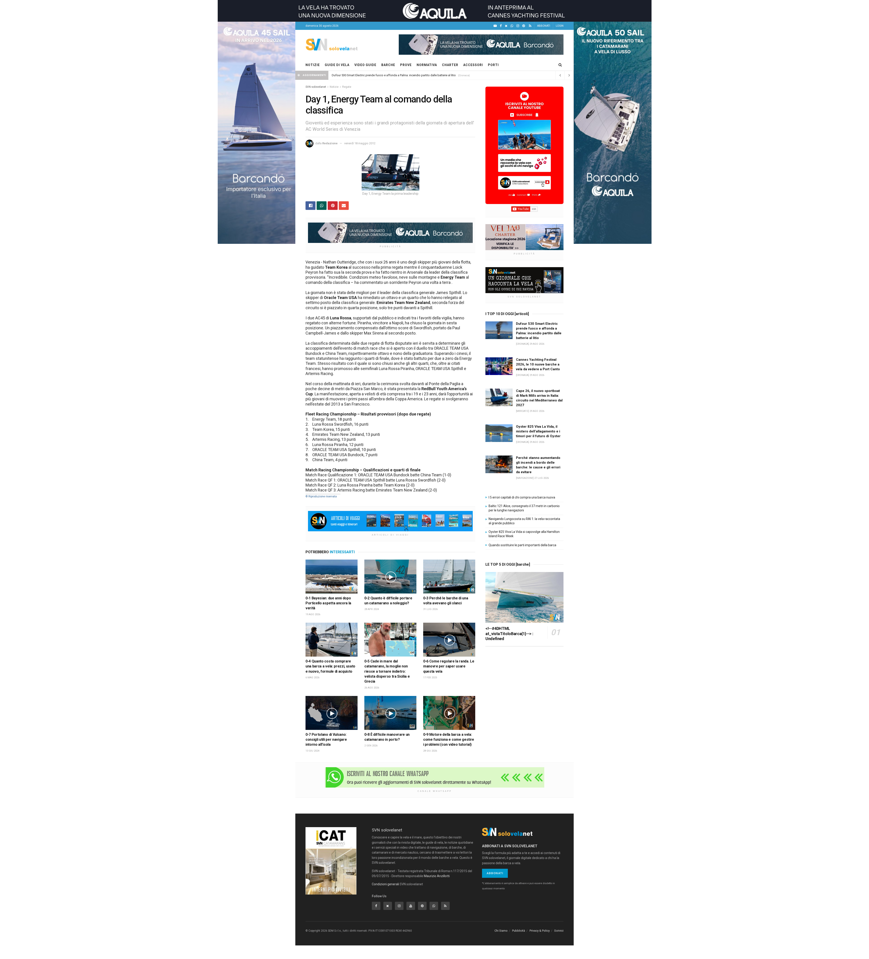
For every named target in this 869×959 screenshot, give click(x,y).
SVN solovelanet (316, 86)
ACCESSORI (473, 65)
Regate (346, 86)
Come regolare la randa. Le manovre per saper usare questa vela (448, 666)
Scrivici (558, 930)
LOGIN (559, 25)
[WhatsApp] (512, 26)
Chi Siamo (501, 930)
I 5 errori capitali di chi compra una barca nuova (522, 497)
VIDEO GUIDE (365, 65)
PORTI (493, 65)
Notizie (334, 86)
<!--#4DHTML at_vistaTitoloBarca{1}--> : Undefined (509, 633)
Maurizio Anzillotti (437, 876)
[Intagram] (517, 26)
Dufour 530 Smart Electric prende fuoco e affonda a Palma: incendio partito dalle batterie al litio (394, 75)
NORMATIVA (427, 65)
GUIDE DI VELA (337, 65)
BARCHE (388, 65)
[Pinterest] (523, 26)
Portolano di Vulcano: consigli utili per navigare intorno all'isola (326, 739)
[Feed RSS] (530, 26)
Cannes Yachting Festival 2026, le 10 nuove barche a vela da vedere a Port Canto (538, 364)
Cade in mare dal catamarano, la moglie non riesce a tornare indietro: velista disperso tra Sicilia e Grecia (387, 671)
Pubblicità (518, 930)
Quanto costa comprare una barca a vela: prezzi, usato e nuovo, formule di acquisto (330, 666)
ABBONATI (543, 25)
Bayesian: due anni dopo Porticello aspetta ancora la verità (328, 603)
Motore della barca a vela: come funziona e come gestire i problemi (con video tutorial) (448, 739)
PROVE (406, 65)
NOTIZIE (313, 65)
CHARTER (450, 65)
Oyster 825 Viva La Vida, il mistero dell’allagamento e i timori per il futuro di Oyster (538, 431)
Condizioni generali (385, 884)
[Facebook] (501, 26)
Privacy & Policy (540, 930)
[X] (506, 26)
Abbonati (495, 873)
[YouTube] (495, 26)
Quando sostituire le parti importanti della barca (522, 545)
